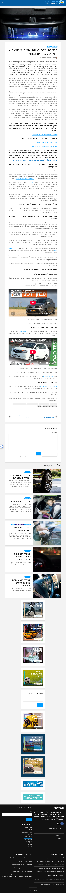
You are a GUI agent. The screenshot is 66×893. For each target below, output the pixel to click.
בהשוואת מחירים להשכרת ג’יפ (49, 386)
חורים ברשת (29, 841)
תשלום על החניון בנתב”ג (25, 861)
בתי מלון (33, 182)
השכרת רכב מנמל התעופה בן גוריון (25, 178)
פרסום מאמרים (28, 837)
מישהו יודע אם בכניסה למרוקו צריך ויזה (22, 864)
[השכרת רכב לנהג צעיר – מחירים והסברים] (47, 480)
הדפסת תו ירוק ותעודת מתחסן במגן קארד (21, 871)
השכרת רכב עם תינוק (20, 501)
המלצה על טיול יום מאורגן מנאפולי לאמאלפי (20, 858)
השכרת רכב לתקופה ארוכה (50, 406)
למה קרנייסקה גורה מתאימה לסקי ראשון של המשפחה (50, 858)
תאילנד (30, 843)
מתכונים (30, 844)
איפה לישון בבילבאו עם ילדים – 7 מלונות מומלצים (51, 868)
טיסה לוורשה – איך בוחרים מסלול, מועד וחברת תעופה (50, 861)
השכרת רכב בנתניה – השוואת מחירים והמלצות (21, 583)
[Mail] (58, 823)
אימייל (41, 696)
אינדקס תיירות (28, 834)
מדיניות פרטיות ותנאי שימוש (56, 828)
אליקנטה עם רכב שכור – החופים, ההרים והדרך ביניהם (50, 864)
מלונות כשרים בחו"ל (27, 832)
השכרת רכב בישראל (32, 404)
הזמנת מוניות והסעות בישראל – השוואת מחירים (44, 146)
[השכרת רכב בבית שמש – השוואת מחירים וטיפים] (47, 559)
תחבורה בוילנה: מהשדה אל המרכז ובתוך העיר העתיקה (50, 871)
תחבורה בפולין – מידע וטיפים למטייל (49, 884)
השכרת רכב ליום (48, 376)
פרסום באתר (28, 827)
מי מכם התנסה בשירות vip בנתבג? (23, 868)
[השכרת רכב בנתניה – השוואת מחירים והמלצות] (47, 585)
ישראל (49, 46)
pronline (30, 890)
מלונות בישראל (28, 831)
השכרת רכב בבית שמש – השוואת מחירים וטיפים (22, 557)
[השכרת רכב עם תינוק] (47, 507)
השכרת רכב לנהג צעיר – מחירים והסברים (20, 476)
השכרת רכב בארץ (44, 404)
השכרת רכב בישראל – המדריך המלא (47, 142)
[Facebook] (62, 823)
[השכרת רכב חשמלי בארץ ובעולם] (47, 533)
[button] (1, 446)
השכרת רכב (54, 46)
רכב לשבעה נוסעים (24, 331)
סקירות (30, 846)
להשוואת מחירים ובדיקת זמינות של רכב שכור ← (44, 134)
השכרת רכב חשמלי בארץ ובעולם (21, 529)
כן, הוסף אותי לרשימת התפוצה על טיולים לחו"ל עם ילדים (27, 456)
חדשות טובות (28, 836)
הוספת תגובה (43, 57)
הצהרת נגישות (59, 835)
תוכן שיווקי (60, 838)
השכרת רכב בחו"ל (19, 524)
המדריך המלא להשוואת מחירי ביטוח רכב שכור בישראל (35, 160)
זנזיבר (30, 829)
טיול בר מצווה (28, 848)
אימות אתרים (28, 839)
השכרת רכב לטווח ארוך (19, 404)
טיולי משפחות (51, 57)
